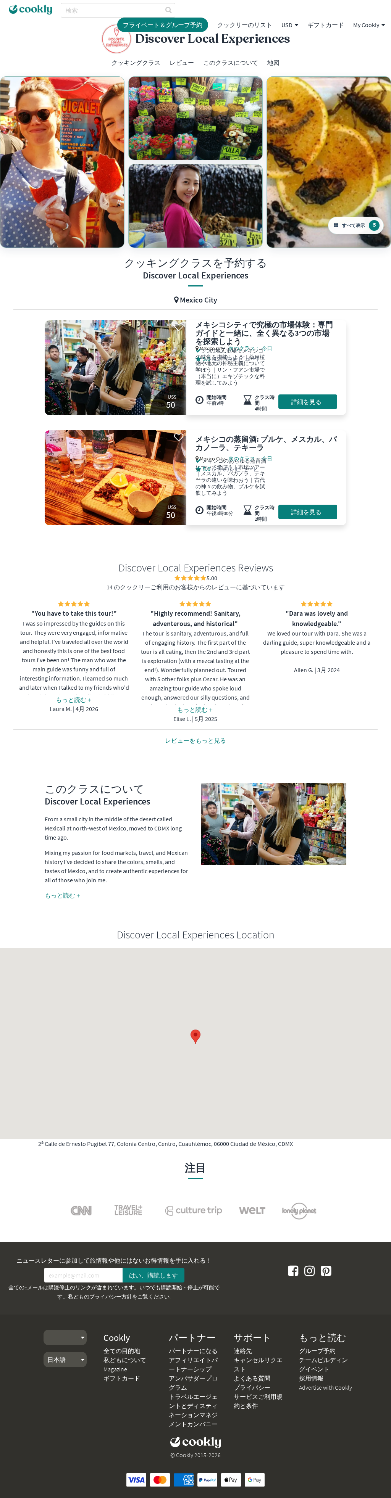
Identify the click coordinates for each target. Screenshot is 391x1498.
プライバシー (252, 1387)
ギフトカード (325, 25)
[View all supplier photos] (62, 162)
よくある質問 (252, 1378)
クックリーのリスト (244, 25)
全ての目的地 (121, 1351)
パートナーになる (193, 1351)
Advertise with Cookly (325, 1387)
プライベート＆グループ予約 (162, 25)
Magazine (115, 1369)
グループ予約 (317, 1351)
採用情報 (311, 1378)
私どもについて (124, 1360)
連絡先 (243, 1351)
